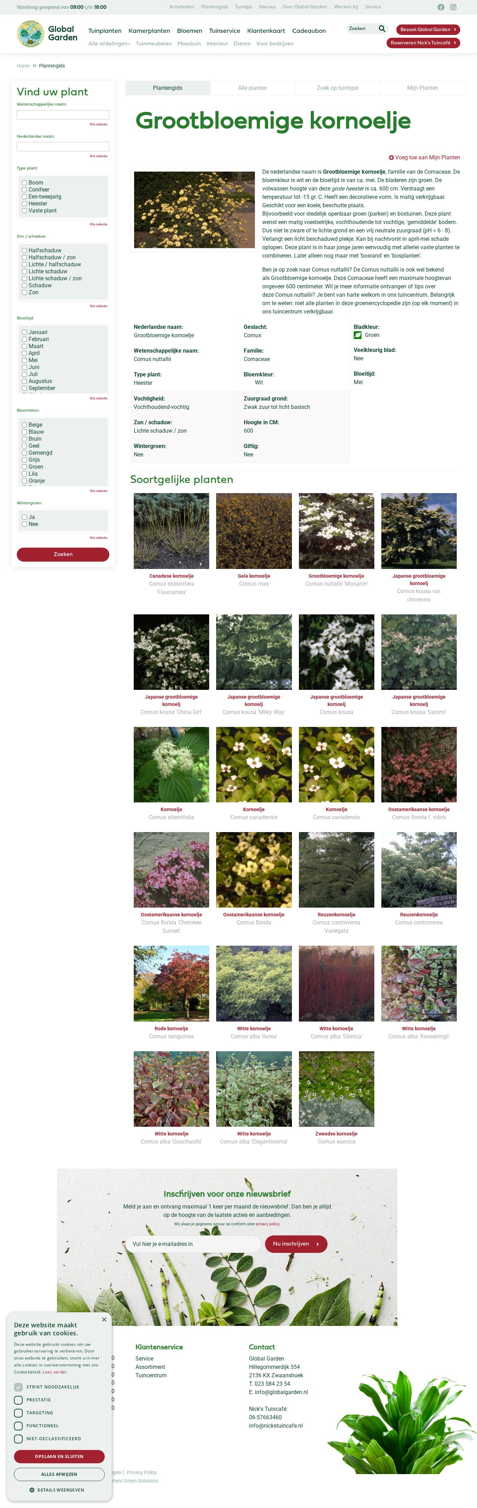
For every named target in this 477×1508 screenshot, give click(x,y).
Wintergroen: (29, 503)
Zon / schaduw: (31, 236)
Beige (35, 425)
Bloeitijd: (25, 318)
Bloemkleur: (28, 410)
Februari (39, 339)
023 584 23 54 (272, 1383)
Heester (38, 203)
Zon (33, 292)
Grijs (34, 459)
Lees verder (55, 1372)
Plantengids (167, 88)
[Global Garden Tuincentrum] (31, 34)
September (42, 388)
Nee (33, 524)
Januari (38, 332)
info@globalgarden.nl (281, 1392)
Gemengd (40, 452)
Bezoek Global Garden (425, 30)
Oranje (37, 480)
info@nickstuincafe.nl (276, 1425)
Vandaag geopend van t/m (62, 7)
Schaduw (40, 285)
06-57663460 (265, 1417)
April (34, 353)
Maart (36, 346)
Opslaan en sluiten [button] (59, 1456)
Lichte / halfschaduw (55, 264)
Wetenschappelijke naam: (42, 104)
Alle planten (252, 88)
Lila (33, 473)
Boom (36, 182)
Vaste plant (43, 210)
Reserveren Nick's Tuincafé (420, 43)
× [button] (104, 1319)
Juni (34, 367)
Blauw (36, 432)
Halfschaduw (45, 250)
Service (144, 1358)
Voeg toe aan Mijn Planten (427, 157)
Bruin (35, 438)
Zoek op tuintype (337, 88)
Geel (34, 445)
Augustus (40, 381)
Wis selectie (98, 124)
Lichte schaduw (48, 271)
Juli (33, 374)
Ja (32, 517)
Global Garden (266, 1358)
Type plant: (27, 168)
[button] (59, 1490)
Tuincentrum (151, 1375)
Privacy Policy (142, 1472)
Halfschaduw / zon (52, 257)
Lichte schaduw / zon (55, 278)
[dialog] (59, 1406)
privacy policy (267, 1224)
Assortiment (150, 1367)
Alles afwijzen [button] (59, 1474)
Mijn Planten (422, 88)
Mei (33, 360)
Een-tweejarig (45, 196)
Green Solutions (141, 1480)
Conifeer (39, 189)
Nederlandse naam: (36, 136)
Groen (36, 466)
